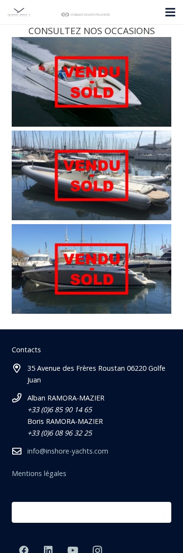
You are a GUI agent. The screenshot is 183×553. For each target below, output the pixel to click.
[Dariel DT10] (91, 175)
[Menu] (170, 12)
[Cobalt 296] (91, 82)
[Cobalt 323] (91, 269)
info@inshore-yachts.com (67, 451)
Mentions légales (39, 473)
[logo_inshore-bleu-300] (19, 12)
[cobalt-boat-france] (85, 14)
